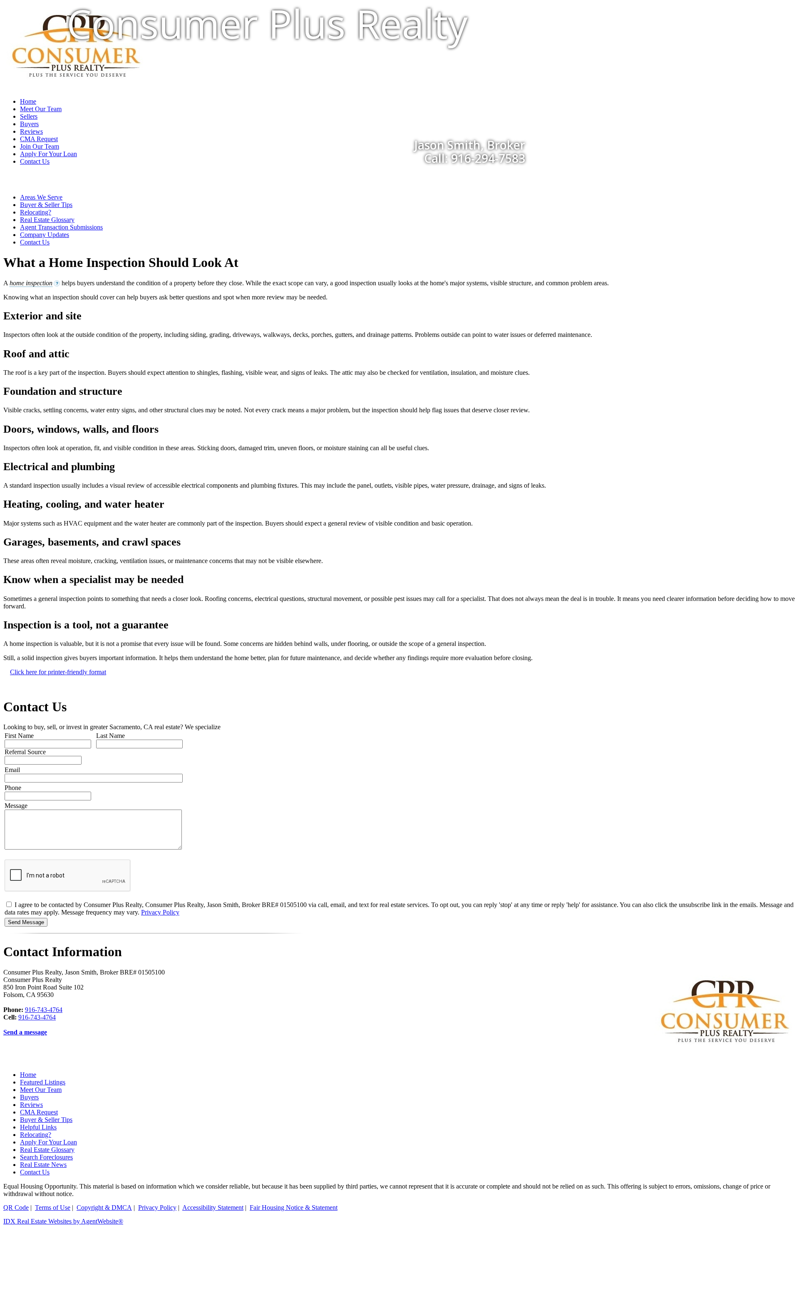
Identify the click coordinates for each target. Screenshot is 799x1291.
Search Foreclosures (46, 1157)
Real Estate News (43, 1164)
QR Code (16, 1207)
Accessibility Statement (212, 1207)
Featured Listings (42, 1082)
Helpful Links (38, 1127)
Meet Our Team (41, 1089)
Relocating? (35, 212)
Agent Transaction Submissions (61, 227)
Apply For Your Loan (48, 1142)
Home (28, 1074)
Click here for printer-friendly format (58, 671)
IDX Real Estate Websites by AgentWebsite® (63, 1221)
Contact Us (35, 161)
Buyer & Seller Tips (46, 204)
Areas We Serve (41, 197)
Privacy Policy (160, 912)
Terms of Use (52, 1207)
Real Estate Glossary (47, 219)
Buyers (29, 1097)
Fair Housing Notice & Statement (293, 1207)
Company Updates (44, 234)
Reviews (31, 1104)
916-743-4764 (43, 1009)
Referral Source (25, 751)
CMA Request (39, 1112)
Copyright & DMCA (104, 1207)
